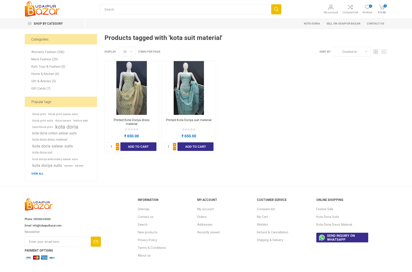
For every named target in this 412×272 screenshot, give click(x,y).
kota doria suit (42, 152)
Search (143, 224)
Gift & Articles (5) (43, 81)
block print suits (42, 120)
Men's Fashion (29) (44, 59)
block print (39, 114)
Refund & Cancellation (272, 232)
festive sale (80, 120)
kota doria (66, 127)
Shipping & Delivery (270, 240)
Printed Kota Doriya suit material (188, 120)
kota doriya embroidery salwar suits (55, 159)
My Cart (262, 217)
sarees (68, 165)
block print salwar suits (63, 114)
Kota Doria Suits (327, 217)
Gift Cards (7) (40, 88)
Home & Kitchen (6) (45, 74)
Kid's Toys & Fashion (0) (48, 66)
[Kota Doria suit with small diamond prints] (189, 88)
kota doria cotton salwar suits (54, 133)
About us (144, 255)
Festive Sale (324, 209)
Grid (376, 51)
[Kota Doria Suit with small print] (132, 88)
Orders (202, 217)
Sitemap (143, 209)
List (384, 51)
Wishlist (262, 224)
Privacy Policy (147, 240)
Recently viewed (208, 232)
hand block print (42, 127)
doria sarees (63, 120)
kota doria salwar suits (52, 146)
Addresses (204, 224)
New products (148, 232)
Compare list (350, 12)
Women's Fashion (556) (47, 52)
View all (37, 173)
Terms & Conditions (152, 248)
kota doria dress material (49, 139)
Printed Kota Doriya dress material (132, 122)
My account (331, 12)
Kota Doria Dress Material (334, 224)
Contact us (145, 217)
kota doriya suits (47, 165)
